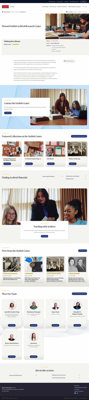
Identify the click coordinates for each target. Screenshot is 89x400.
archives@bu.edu (55, 43)
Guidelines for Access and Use (59, 375)
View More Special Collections (79, 136)
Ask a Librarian (60, 1)
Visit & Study (45, 6)
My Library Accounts (74, 1)
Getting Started (52, 1)
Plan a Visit (44, 236)
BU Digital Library (70, 178)
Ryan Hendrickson (11, 343)
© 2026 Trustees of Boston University (9, 398)
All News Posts (82, 250)
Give (83, 1)
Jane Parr (33, 343)
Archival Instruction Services (58, 377)
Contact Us (7, 113)
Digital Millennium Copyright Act (71, 398)
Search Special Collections (48, 176)
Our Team (76, 389)
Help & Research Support (74, 6)
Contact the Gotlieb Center (15, 375)
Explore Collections (62, 6)
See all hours (23, 11)
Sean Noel (55, 312)
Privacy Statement (83, 398)
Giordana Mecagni (33, 312)
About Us (76, 385)
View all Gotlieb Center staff (79, 293)
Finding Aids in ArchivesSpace (72, 176)
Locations (66, 1)
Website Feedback (78, 391)
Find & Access (53, 6)
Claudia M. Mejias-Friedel (77, 313)
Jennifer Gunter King (11, 312)
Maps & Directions (69, 61)
